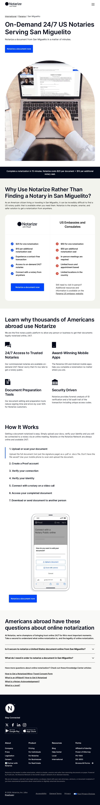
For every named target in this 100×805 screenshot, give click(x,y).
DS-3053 (79, 759)
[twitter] (7, 725)
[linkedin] (19, 725)
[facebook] (13, 725)
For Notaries (34, 756)
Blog (54, 748)
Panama (22, 16)
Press (7, 752)
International (10, 16)
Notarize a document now (19, 49)
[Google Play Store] (12, 731)
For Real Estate (35, 763)
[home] (13, 4)
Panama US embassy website (69, 293)
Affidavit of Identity (83, 748)
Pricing (32, 748)
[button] (92, 4)
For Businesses (35, 759)
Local (54, 756)
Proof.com (9, 795)
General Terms (55, 793)
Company (9, 748)
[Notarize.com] (10, 708)
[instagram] (24, 725)
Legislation (9, 756)
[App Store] (29, 731)
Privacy (68, 793)
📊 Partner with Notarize (11, 764)
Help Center (57, 752)
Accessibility (41, 793)
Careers (8, 759)
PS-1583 (79, 756)
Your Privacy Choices (86, 794)
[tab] (50, 452)
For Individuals (35, 752)
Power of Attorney (83, 752)
